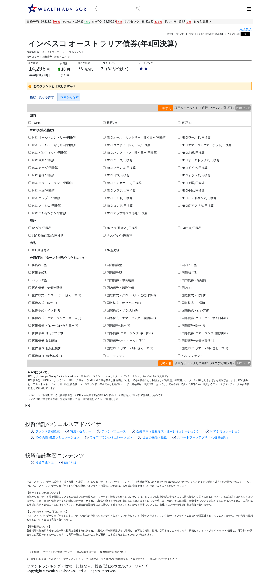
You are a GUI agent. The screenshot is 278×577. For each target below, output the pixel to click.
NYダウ (97, 21)
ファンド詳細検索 (48, 431)
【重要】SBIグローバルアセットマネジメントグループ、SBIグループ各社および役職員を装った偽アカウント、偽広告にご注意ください (102, 559)
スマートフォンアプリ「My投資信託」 (203, 437)
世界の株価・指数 (155, 437)
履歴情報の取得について (113, 552)
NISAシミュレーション (225, 431)
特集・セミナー (80, 431)
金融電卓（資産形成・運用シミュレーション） (168, 431)
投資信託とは (45, 462)
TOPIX (66, 21)
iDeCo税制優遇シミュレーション (57, 437)
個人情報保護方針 (86, 552)
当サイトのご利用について (57, 552)
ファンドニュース (114, 431)
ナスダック (131, 21)
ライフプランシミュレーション (111, 437)
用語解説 (245, 29)
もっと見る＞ (202, 21)
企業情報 (34, 552)
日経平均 (33, 21)
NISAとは (70, 462)
